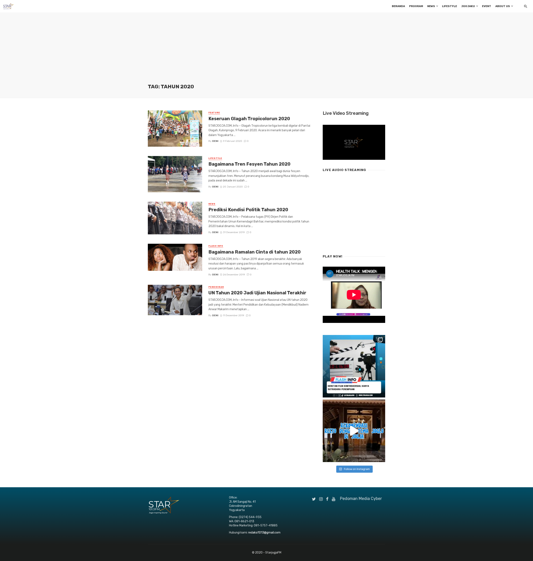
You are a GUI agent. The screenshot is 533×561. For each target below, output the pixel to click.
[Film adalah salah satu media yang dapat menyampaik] (354, 366)
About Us (502, 6)
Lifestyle (449, 6)
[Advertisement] (266, 52)
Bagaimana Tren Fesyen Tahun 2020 (249, 164)
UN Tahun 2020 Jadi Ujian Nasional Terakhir (257, 292)
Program (416, 6)
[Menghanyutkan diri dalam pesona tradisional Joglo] (354, 431)
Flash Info (215, 246)
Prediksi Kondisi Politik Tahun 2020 (248, 209)
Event (486, 6)
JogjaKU (468, 6)
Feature (214, 112)
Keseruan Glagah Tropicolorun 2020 (249, 118)
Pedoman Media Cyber (361, 498)
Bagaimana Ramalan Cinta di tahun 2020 (254, 252)
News (431, 6)
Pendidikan (216, 287)
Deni (215, 141)
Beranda (398, 6)
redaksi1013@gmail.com (264, 532)
